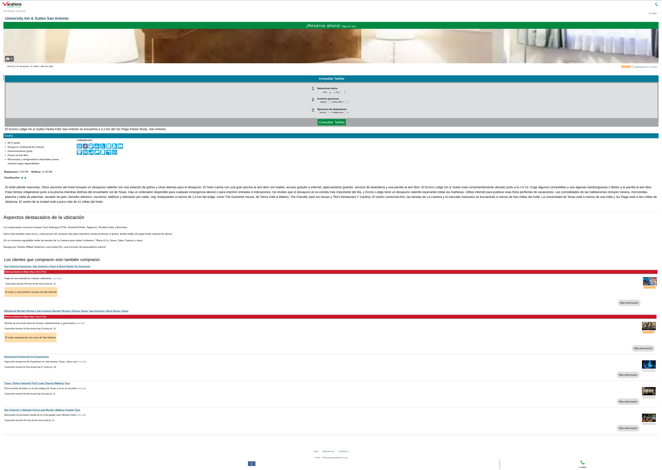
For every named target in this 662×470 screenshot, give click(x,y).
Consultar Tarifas (332, 122)
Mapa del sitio (328, 451)
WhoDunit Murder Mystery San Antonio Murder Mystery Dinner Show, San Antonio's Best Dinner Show (66, 310)
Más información (629, 302)
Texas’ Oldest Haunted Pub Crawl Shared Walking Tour (37, 383)
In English (653, 13)
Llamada (10, 72)
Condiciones (343, 451)
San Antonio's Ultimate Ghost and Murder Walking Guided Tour (42, 409)
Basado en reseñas (648, 67)
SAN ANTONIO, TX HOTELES (14, 11)
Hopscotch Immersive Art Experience (26, 356)
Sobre (316, 451)
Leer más (57, 278)
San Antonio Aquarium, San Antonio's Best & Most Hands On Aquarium (47, 266)
